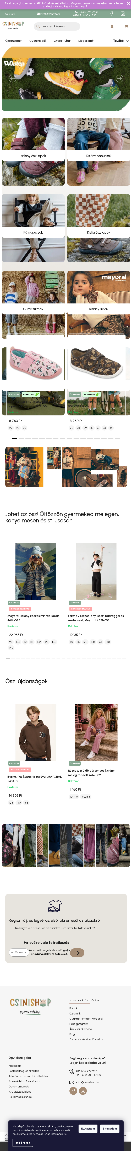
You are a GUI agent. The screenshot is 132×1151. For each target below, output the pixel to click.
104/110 (72, 804)
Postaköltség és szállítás (22, 1079)
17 (92, 666)
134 (52, 649)
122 (37, 649)
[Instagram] (121, 14)
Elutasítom (87, 1129)
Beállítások (21, 1142)
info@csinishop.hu (48, 13)
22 (118, 666)
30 (23, 435)
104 (16, 649)
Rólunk (72, 1016)
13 (102, 446)
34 (109, 435)
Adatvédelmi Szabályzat (23, 1089)
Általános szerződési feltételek (27, 1084)
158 (25, 810)
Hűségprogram (77, 1032)
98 (9, 649)
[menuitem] (12, 41)
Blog (71, 1042)
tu (63, 1134)
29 (16, 435)
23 (123, 666)
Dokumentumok (17, 1094)
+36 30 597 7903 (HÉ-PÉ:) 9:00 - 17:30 (84, 13)
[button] (11, 82)
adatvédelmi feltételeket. (49, 961)
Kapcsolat (13, 1073)
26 (70, 435)
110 (23, 649)
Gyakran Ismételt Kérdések (85, 1026)
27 (9, 435)
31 (97, 435)
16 (87, 666)
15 (116, 446)
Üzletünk (9, 14)
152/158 (84, 804)
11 (89, 446)
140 (10, 655)
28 (77, 435)
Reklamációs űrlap (18, 1105)
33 (103, 435)
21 (113, 666)
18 (97, 666)
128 (45, 649)
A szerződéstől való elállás (85, 1047)
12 (95, 446)
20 (107, 666)
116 (30, 649)
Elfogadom (109, 1129)
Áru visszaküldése (79, 1037)
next (122, 392)
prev (6, 392)
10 (82, 446)
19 (102, 666)
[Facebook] (110, 14)
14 (109, 446)
